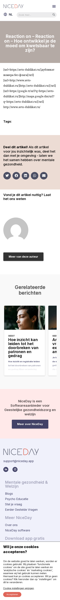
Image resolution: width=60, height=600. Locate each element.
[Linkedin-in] (5, 469)
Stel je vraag (13, 504)
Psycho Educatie (16, 499)
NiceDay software (17, 530)
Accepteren (12, 594)
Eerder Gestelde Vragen (21, 509)
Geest (11, 336)
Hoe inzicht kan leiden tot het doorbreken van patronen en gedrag (23, 347)
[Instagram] (15, 469)
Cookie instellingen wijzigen (18, 588)
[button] (54, 6)
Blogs (9, 493)
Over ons (11, 525)
